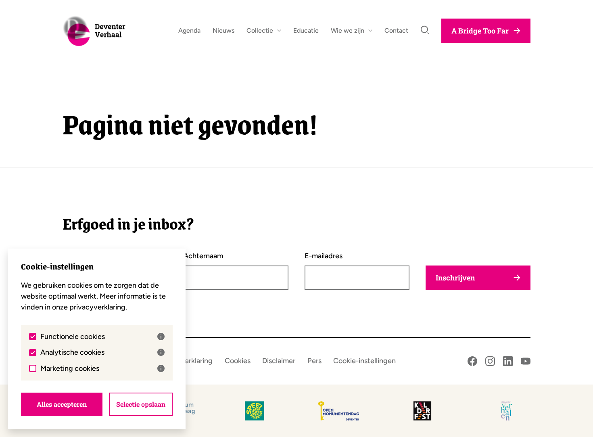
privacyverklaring (97, 307)
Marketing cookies (69, 368)
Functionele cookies (72, 336)
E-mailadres (323, 255)
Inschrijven (455, 277)
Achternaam (203, 255)
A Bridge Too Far (480, 31)
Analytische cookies (72, 352)
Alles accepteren (62, 404)
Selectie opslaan (140, 404)
